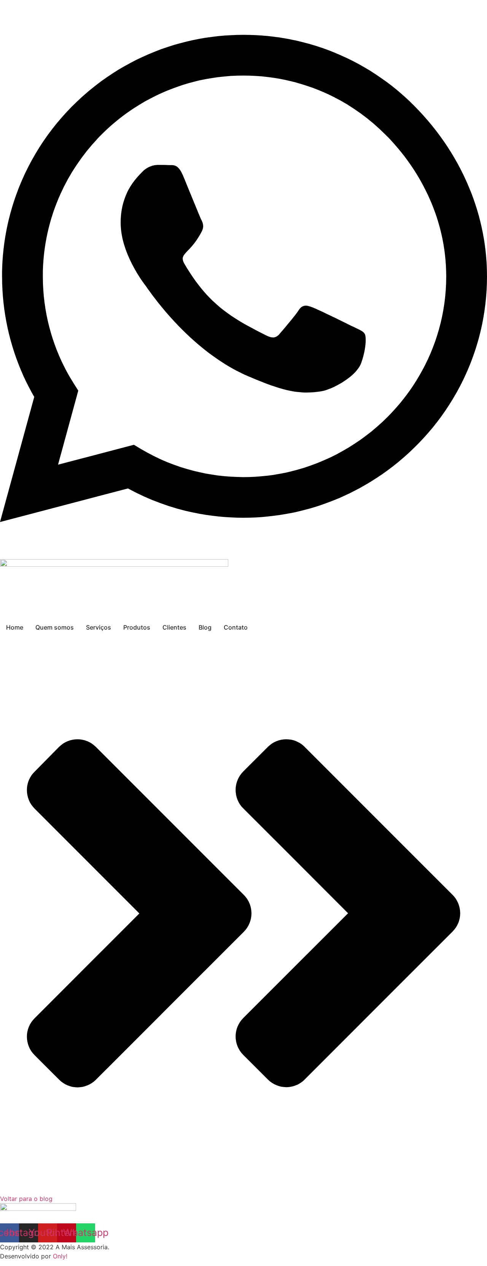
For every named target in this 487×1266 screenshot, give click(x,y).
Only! (60, 1256)
